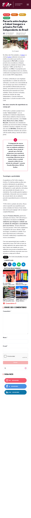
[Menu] (28, 4)
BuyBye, (21, 256)
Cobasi (23, 55)
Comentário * (7, 311)
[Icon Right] (26, 368)
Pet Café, (11, 256)
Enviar (15, 362)
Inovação (25, 256)
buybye (9, 57)
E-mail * (5, 346)
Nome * (5, 337)
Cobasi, (16, 256)
